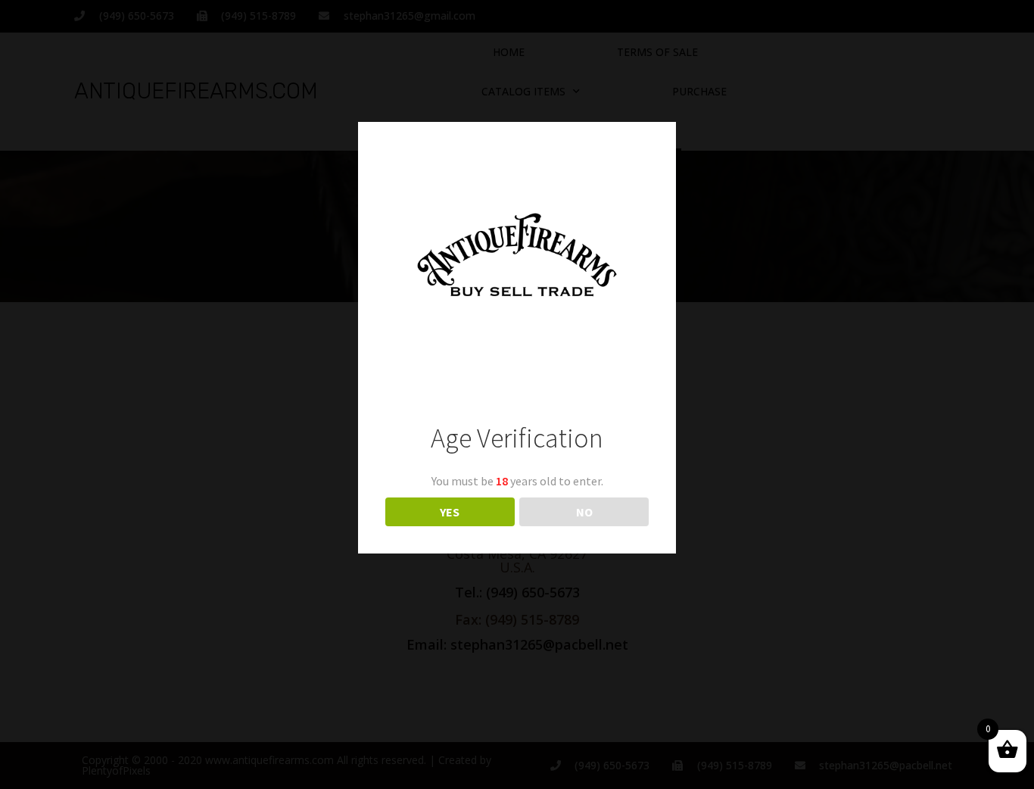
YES (449, 511)
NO (584, 511)
